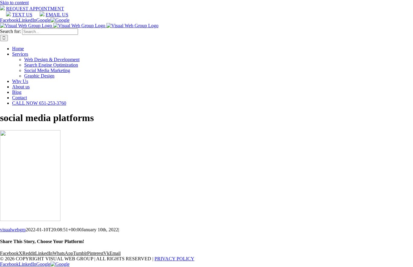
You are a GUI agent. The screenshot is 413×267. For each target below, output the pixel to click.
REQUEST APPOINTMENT (35, 8)
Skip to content (14, 2)
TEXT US (22, 14)
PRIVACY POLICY (174, 258)
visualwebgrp (13, 229)
